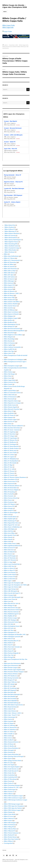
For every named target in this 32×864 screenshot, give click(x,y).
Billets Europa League (10, 419)
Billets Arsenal (8, 289)
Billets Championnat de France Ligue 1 (15, 361)
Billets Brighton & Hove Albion (13, 334)
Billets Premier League (10, 667)
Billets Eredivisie (9, 413)
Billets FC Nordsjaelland (11, 461)
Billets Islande (8, 539)
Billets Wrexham (9, 252)
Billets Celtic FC (8, 353)
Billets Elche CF (8, 411)
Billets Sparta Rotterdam (11, 754)
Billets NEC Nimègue (10, 620)
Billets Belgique (8, 316)
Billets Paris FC (8, 645)
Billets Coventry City (10, 382)
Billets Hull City (8, 531)
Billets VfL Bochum (9, 824)
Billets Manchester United (11, 609)
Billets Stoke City (9, 773)
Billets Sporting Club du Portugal (13, 756)
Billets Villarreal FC (9, 831)
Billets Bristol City (9, 225)
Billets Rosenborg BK (10, 244)
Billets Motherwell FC (10, 237)
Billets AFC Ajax (8, 275)
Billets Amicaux (8, 283)
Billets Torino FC (9, 783)
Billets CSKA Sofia (9, 394)
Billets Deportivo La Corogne (12, 403)
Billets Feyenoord (9, 483)
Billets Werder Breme (10, 837)
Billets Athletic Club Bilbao (12, 301)
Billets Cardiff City (9, 349)
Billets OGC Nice (8, 630)
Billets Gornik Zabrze (10, 516)
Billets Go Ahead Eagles (11, 512)
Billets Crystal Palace (10, 390)
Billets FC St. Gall (9, 469)
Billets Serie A (8, 738)
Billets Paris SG (8, 649)
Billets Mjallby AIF (9, 616)
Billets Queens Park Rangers (12, 239)
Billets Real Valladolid (10, 700)
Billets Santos (8, 719)
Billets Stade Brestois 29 (11, 769)
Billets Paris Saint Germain (12, 647)
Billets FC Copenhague (10, 438)
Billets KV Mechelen (10, 558)
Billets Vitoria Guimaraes (11, 833)
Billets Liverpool (9, 595)
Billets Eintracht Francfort (11, 409)
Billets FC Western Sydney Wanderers (15, 477)
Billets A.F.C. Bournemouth (12, 260)
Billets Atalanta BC (9, 299)
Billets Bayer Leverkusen (11, 312)
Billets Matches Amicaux (11, 611)
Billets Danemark (9, 399)
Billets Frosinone (9, 502)
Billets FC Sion (8, 467)
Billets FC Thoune (9, 471)
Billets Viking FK (9, 826)
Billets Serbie (8, 736)
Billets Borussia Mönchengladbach (14, 330)
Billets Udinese (8, 793)
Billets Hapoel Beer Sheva (11, 523)
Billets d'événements (7, 46)
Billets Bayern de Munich (11, 314)
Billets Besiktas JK (9, 322)
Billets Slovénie (8, 752)
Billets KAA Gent (9, 549)
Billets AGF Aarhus (9, 277)
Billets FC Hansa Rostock (11, 446)
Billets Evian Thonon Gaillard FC (13, 425)
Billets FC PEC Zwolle (10, 463)
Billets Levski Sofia (9, 578)
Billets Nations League (10, 618)
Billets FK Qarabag (9, 492)
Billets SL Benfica (9, 746)
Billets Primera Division (11, 673)
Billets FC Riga (8, 465)
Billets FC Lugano (9, 456)
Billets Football (16, 46)
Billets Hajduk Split (9, 518)
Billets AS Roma (8, 295)
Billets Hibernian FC (10, 231)
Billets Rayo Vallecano (10, 682)
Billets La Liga (8, 562)
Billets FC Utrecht (9, 475)
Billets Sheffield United (11, 246)
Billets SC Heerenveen (10, 727)
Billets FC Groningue (10, 444)
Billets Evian (7, 423)
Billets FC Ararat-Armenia (11, 430)
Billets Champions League (11, 365)
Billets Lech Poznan (10, 572)
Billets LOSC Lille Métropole (12, 597)
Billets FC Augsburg (9, 432)
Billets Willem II (8, 841)
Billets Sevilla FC (9, 740)
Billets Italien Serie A (10, 543)
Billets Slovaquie (9, 750)
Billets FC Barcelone (10, 434)
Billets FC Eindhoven (10, 442)
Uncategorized (8, 843)
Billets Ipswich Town (10, 535)
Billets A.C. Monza (9, 258)
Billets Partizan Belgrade (11, 653)
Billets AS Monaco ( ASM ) (11, 293)
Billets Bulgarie (8, 337)
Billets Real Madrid (9, 696)
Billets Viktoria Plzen (10, 829)
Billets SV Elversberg (10, 779)
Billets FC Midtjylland (10, 459)
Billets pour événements (11, 665)
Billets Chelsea (8, 372)
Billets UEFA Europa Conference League (15, 800)
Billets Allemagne (9, 281)
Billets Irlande (8, 537)
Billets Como (7, 378)
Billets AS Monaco (9, 291)
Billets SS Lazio (8, 762)
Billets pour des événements (12, 663)
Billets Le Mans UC (9, 570)
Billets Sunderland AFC (10, 777)
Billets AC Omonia (9, 266)
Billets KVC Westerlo (10, 560)
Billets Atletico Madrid (10, 303)
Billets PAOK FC (8, 642)
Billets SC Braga (8, 723)
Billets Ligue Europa (10, 589)
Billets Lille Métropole (10, 591)
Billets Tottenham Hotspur (12, 785)
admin (6, 45)
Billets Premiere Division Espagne (14, 671)
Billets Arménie (8, 287)
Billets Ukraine (8, 812)
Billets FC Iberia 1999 (10, 450)
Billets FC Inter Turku (10, 452)
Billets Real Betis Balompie (12, 694)
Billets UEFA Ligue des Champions (14, 806)
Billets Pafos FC (8, 638)
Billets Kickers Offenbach (11, 233)
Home (4, 850)
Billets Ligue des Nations (11, 587)
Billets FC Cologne (9, 436)
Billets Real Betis (9, 692)
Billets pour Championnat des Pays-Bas (15, 659)
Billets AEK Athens (9, 272)
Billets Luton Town (9, 599)
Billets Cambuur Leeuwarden (12, 347)
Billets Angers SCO (9, 285)
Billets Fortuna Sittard (10, 498)
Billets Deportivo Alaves (11, 401)
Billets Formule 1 (9, 496)
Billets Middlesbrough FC (11, 614)
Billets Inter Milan (9, 533)
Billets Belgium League (10, 318)
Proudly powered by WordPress (9, 861)
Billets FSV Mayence (10, 504)
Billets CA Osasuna (9, 343)
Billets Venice (8, 820)
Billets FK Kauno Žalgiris (11, 490)
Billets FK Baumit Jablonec (12, 485)
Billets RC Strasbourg (10, 688)
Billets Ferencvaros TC (10, 481)
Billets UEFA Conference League (13, 798)
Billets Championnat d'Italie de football (15, 355)
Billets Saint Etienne (10, 711)
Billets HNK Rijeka (9, 529)
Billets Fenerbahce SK (10, 479)
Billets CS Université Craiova (12, 392)
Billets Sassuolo (8, 721)
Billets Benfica (8, 320)
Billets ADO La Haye (10, 270)
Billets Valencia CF (9, 818)
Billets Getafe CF (9, 510)
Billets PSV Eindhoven (10, 676)
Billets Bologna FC (9, 326)
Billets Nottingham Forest (11, 626)
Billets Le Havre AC (9, 568)
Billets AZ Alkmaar (9, 310)
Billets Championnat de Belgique (13, 359)
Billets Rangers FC (9, 680)
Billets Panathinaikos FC (11, 640)
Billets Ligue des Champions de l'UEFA (15, 585)
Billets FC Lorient (9, 454)
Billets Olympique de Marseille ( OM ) (15, 634)
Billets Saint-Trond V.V (11, 715)
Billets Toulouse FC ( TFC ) (11, 787)
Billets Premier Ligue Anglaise (13, 669)
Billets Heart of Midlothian (12, 527)
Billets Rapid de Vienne (11, 241)
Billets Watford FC (9, 835)
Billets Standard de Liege (11, 248)
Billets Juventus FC (9, 547)
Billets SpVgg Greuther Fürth (12, 760)
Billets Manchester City (11, 607)
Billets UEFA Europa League (12, 804)
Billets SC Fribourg (9, 725)
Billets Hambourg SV (10, 521)
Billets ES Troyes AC (10, 415)
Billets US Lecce (8, 816)
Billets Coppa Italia (23, 45)
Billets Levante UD (9, 576)
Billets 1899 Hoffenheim (11, 256)
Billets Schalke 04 (9, 733)
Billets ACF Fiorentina (10, 268)
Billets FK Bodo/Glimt (10, 487)
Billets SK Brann (9, 744)
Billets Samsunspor (9, 717)
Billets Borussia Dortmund (11, 328)
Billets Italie (7, 541)
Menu (5, 11)
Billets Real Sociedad (10, 698)
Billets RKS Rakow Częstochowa (13, 704)
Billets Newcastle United (11, 622)
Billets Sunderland (9, 775)
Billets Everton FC (9, 421)
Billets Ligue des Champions (12, 583)
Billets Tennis (8, 781)
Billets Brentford (9, 332)
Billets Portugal (8, 657)
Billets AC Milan (8, 264)
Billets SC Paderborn (10, 729)
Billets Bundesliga (9, 339)
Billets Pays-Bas (8, 655)
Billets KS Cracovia (9, 235)
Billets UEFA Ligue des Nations (13, 808)
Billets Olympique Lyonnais (12, 636)
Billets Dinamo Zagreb (10, 407)
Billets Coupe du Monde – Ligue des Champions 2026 (14, 6)
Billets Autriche (8, 308)
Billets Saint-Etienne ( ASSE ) (12, 713)
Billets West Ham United (11, 839)
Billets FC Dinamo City (10, 440)
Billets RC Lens (8, 686)
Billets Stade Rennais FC (11, 771)
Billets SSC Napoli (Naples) (12, 767)
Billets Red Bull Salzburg (11, 702)
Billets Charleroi (9, 227)
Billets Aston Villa (9, 297)
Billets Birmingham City (11, 324)
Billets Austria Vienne (10, 306)
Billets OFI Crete (8, 628)
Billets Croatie (8, 384)
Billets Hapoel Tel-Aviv (11, 525)
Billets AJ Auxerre (9, 279)
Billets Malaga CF (9, 605)
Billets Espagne (8, 417)
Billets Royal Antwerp (10, 707)
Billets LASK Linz (9, 566)
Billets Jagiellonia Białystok (12, 545)
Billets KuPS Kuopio (10, 556)
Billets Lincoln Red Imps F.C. (12, 593)
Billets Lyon (7, 601)
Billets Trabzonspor (10, 789)
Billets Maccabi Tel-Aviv (11, 603)
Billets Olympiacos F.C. (10, 632)
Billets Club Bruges (9, 374)
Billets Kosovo (8, 554)
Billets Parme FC (9, 651)
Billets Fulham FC (9, 229)
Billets (6, 254)
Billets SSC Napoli (9, 764)
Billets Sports (8, 758)
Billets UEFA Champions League (13, 795)
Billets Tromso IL (9, 791)
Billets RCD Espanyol (10, 690)
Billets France (8, 500)
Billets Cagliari (8, 345)
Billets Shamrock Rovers (11, 742)
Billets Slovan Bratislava (11, 748)
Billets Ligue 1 (8, 580)
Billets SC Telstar (9, 731)
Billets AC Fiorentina (10, 262)
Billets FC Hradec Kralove (11, 448)
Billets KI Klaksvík (9, 552)
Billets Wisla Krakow (10, 250)
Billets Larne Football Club (11, 564)
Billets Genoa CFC (9, 506)
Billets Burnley (8, 341)
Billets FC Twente (9, 473)
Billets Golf (7, 514)
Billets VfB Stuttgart (10, 822)
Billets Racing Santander (11, 678)
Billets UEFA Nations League (12, 810)
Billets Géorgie (8, 508)
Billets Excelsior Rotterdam (12, 427)
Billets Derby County (10, 405)
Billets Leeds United (10, 574)
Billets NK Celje (8, 624)
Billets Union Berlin (9, 814)
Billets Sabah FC (8, 709)
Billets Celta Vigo (9, 351)
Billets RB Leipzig (9, 684)
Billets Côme (7, 376)
